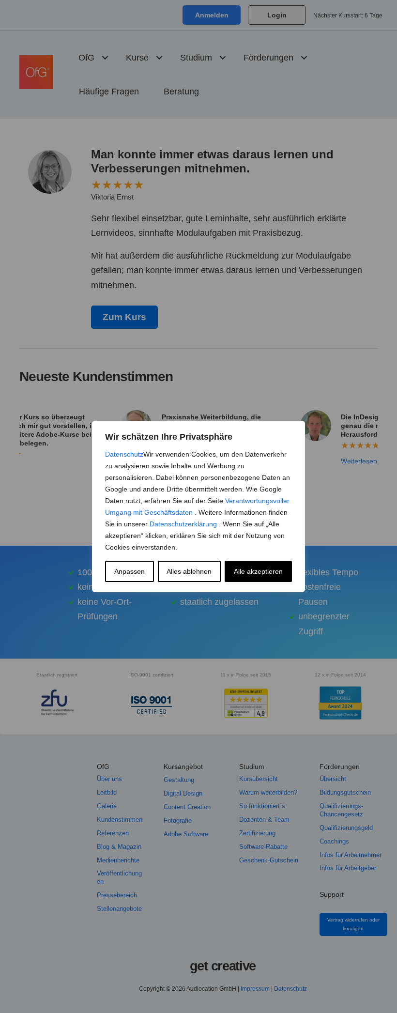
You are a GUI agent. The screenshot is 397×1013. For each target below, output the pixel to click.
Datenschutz (124, 454)
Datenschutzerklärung (184, 524)
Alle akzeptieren (258, 571)
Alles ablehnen (189, 571)
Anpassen (129, 571)
